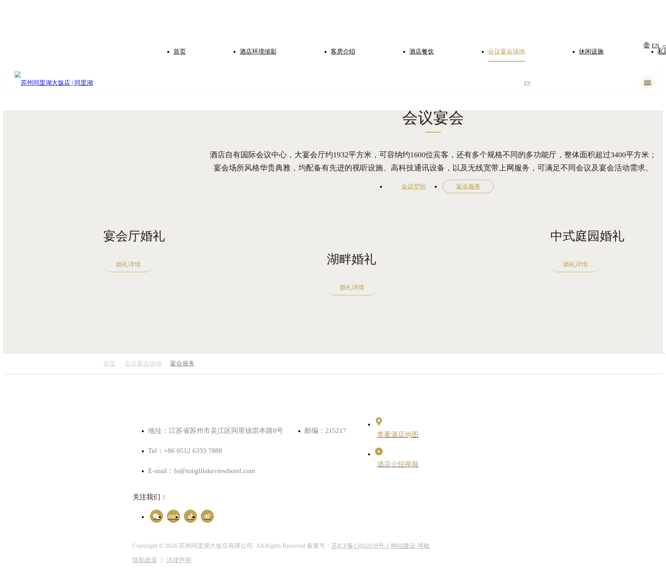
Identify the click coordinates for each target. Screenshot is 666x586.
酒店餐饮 (421, 51)
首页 (179, 51)
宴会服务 (468, 186)
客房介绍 (343, 51)
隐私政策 (145, 560)
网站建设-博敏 (410, 545)
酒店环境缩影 (258, 51)
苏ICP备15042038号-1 (360, 545)
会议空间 (413, 186)
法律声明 (178, 560)
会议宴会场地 (506, 51)
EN (656, 46)
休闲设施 (591, 51)
